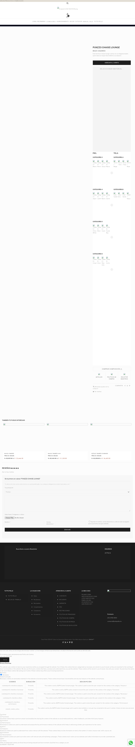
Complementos (38, 607)
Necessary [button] (3, 672)
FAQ (60, 607)
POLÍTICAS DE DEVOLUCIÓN (68, 625)
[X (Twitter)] (65, 642)
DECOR (72, 21)
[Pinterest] (70, 642)
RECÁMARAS (41, 21)
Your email (20, 570)
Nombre (8, 522)
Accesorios (37, 614)
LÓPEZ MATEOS (88, 598)
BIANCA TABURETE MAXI (54, 453)
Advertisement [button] (4, 732)
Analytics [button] (3, 726)
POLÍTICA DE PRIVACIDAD (67, 614)
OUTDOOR (78, 21)
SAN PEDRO (87, 604)
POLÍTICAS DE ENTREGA (67, 622)
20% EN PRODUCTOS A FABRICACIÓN (11, 1)
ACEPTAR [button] (9, 656)
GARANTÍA (62, 603)
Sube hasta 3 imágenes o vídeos (14, 514)
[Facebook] (63, 642)
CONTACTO (63, 596)
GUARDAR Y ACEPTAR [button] (7, 744)
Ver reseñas (97, 391)
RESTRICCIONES (64, 610)
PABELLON (86, 600)
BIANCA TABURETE (9, 453)
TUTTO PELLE (98, 21)
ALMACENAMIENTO (63, 21)
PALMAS (86, 594)
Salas (35, 596)
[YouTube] (67, 642)
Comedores (37, 610)
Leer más (2, 656)
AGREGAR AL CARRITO (112, 62)
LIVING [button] (34, 21)
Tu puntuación (9, 487)
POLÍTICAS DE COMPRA (66, 618)
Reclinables (37, 603)
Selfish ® (91, 639)
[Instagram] (72, 642)
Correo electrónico (50, 523)
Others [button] (2, 738)
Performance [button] (4, 720)
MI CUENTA (62, 599)
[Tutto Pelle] (67, 9)
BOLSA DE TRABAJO (14, 599)
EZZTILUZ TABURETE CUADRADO (100, 453)
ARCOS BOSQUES (89, 596)
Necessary (5, 675)
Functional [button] (3, 714)
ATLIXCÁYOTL (87, 602)
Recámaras (37, 599)
